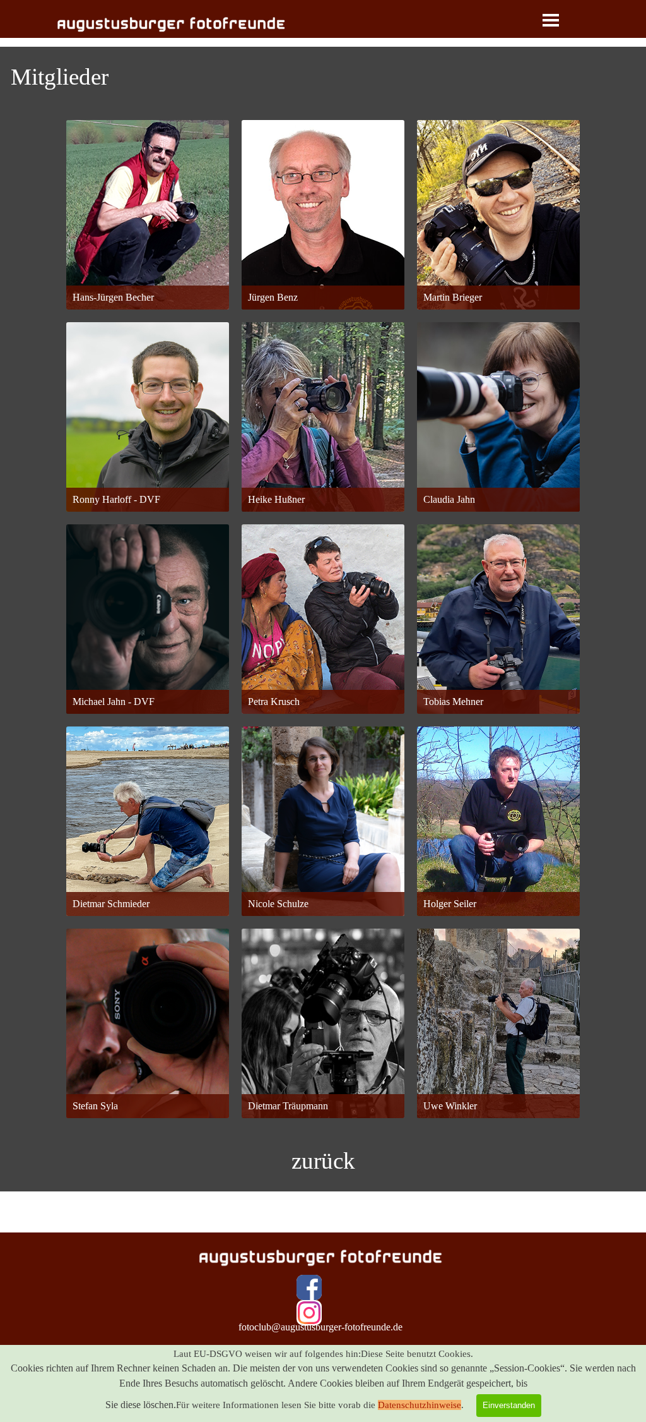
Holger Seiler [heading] (498, 757)
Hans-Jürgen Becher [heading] (147, 151)
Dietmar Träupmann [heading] (323, 949)
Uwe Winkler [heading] (498, 945)
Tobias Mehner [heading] (498, 541)
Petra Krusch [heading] (323, 560)
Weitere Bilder (323, 881)
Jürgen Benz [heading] (323, 142)
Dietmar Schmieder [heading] (147, 752)
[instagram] (309, 1312)
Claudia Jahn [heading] (498, 344)
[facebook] (309, 1287)
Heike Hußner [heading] (323, 343)
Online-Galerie (148, 272)
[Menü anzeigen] (550, 20)
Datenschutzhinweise (419, 1405)
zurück (323, 1161)
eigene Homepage (323, 280)
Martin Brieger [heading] (498, 151)
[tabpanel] (323, 77)
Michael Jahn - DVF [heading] (148, 541)
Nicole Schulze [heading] (323, 754)
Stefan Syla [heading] (148, 945)
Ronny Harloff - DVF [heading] (148, 358)
